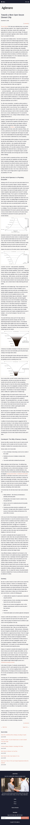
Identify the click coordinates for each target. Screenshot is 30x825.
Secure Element (4, 26)
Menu (4, 1)
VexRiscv (13, 127)
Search (15, 801)
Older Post (4, 727)
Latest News (15, 773)
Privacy (15, 803)
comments (26, 23)
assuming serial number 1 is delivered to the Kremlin (17, 473)
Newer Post (25, 727)
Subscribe (25, 817)
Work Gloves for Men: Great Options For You (10, 756)
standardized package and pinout (7, 662)
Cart (28, 1)
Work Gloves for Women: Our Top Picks (9, 751)
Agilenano (18, 822)
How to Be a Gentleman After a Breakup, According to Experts (13, 734)
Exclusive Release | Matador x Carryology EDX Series (12, 746)
